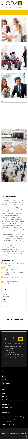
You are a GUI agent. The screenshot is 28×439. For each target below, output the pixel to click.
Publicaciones (5, 404)
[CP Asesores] (14, 4)
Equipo (3, 402)
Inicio (3, 393)
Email (6, 376)
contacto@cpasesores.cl (10, 424)
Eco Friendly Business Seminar (15, 319)
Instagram (8, 383)
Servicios (4, 399)
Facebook (7, 380)
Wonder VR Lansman (13, 324)
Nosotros (4, 396)
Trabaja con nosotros (7, 407)
